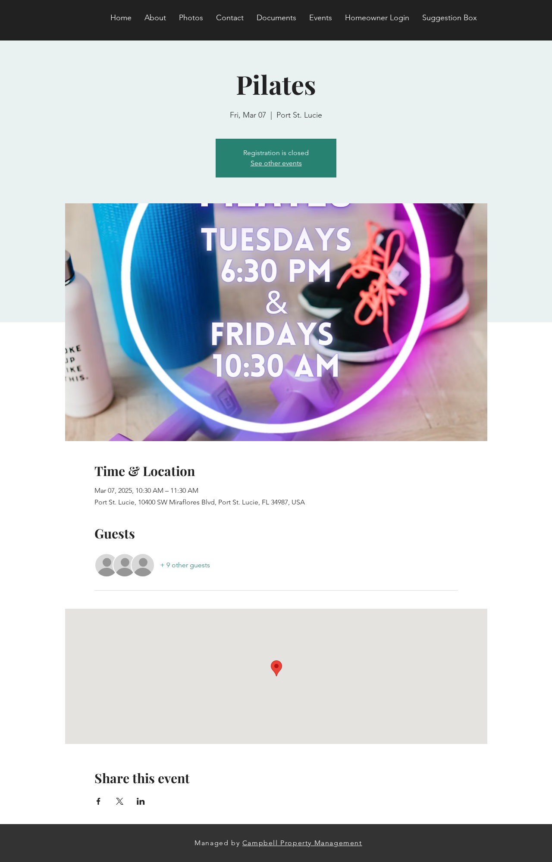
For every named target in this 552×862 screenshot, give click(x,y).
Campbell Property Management (302, 843)
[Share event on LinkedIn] (141, 801)
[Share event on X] (120, 801)
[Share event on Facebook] (98, 801)
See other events (276, 163)
